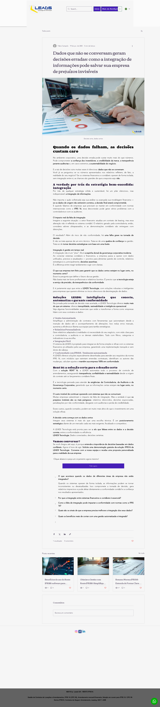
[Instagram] (76, 631)
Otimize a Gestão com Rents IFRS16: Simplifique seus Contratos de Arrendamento (92, 581)
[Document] (154, 701)
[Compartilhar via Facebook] (54, 534)
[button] (142, 31)
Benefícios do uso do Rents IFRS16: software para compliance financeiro (57, 581)
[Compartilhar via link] (70, 534)
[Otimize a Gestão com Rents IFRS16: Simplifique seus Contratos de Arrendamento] (93, 566)
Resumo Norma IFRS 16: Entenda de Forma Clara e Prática (128, 581)
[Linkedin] (83, 631)
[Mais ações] (132, 46)
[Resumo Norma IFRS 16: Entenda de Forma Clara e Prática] (128, 566)
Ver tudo (141, 553)
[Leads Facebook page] (80, 631)
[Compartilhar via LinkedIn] (65, 534)
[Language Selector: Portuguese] (127, 8)
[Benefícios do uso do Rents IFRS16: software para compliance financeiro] (58, 566)
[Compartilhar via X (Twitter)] (59, 534)
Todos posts (46, 31)
